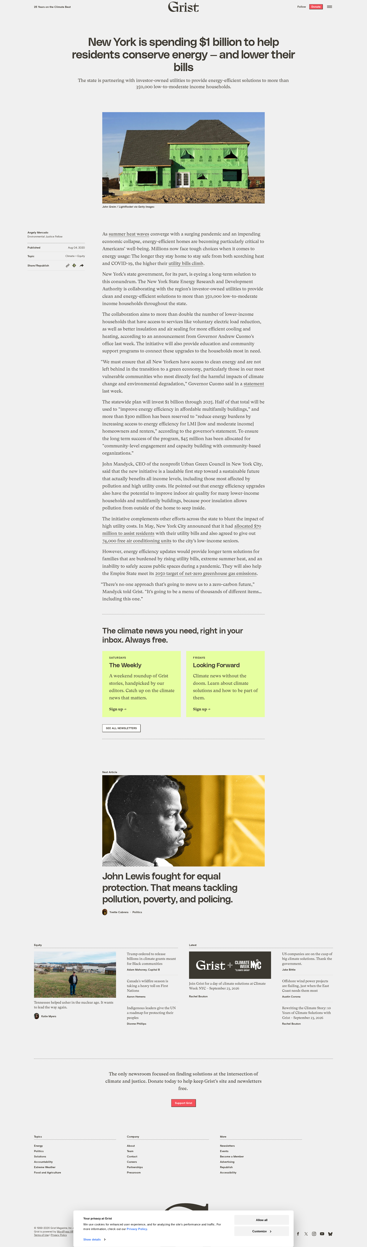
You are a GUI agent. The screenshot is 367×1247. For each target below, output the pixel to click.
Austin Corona (291, 996)
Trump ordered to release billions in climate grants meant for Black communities (151, 958)
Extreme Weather (44, 1167)
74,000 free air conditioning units (136, 540)
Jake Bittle (289, 969)
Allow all (261, 1220)
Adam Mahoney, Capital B (143, 969)
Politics (137, 912)
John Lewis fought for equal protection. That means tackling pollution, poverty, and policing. (169, 887)
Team (130, 1151)
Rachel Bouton (198, 996)
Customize (259, 1231)
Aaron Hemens (136, 996)
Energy (38, 1145)
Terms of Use (41, 1234)
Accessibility (228, 1172)
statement (254, 383)
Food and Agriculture (47, 1172)
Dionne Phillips (136, 1023)
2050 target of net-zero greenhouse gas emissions (206, 573)
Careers (132, 1161)
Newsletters (227, 1145)
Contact (132, 1156)
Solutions (40, 1156)
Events (224, 1151)
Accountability (43, 1161)
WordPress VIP (65, 1231)
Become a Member (232, 1156)
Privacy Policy (59, 1234)
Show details (92, 1239)
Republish (226, 1167)
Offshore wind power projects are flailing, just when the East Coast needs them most (305, 986)
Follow (301, 6)
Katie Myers (48, 1016)
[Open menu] (329, 7)
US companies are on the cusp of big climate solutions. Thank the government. (307, 958)
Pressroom (134, 1172)
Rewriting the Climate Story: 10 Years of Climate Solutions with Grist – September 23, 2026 (306, 1012)
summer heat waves (129, 234)
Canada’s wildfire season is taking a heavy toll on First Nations (147, 986)
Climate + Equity (75, 255)
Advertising (227, 1161)
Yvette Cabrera (119, 912)
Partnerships (135, 1167)
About (131, 1145)
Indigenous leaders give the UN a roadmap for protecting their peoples (151, 1012)
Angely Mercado (38, 232)
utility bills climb (186, 263)
